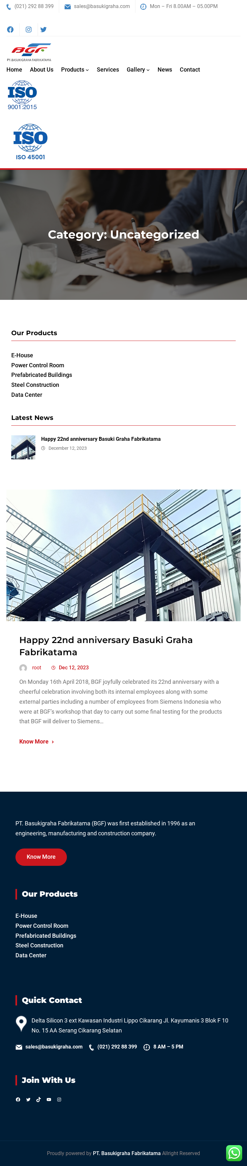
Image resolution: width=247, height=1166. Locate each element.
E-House (22, 355)
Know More (34, 741)
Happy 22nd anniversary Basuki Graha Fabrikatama (101, 439)
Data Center (26, 395)
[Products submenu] (87, 70)
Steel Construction (35, 385)
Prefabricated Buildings (41, 375)
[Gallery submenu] (148, 70)
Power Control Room (37, 365)
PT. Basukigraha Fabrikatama (127, 1153)
